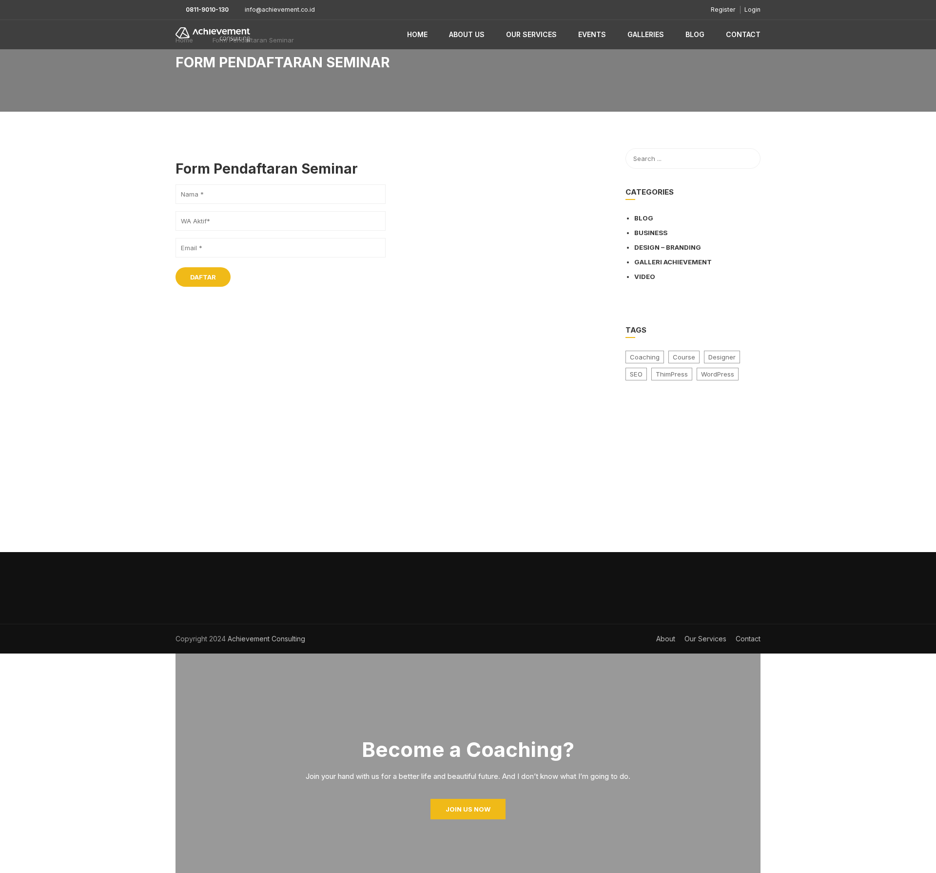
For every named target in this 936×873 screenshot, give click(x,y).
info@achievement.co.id (280, 9)
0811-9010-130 (207, 9)
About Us (467, 34)
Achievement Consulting (265, 639)
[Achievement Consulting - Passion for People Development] (213, 34)
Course (684, 357)
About (665, 639)
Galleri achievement (673, 262)
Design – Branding (667, 247)
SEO (636, 374)
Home (417, 34)
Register (723, 9)
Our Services (531, 34)
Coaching (645, 357)
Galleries (645, 34)
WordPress (717, 374)
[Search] (748, 158)
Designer (722, 357)
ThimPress (672, 374)
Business (650, 233)
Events (592, 34)
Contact (743, 34)
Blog (694, 34)
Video (644, 276)
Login (752, 9)
